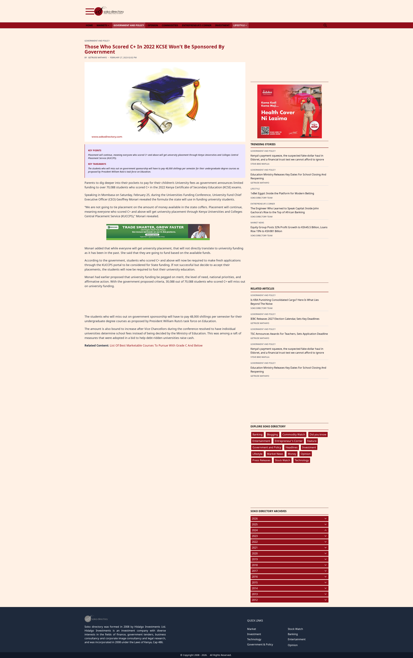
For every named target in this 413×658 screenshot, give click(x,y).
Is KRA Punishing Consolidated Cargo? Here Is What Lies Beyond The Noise (285, 302)
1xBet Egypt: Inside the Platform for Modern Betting (282, 193)
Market (251, 629)
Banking (257, 434)
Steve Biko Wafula (260, 164)
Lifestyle (257, 454)
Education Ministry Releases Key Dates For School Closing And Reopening (288, 176)
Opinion (306, 454)
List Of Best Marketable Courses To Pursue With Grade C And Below (156, 345)
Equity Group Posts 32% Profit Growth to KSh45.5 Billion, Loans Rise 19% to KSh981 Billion (289, 229)
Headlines (292, 447)
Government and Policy (266, 447)
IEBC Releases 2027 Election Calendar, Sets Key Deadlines (285, 319)
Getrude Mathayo (97, 57)
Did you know (318, 434)
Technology (302, 460)
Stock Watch (282, 460)
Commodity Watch (293, 434)
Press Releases (261, 460)
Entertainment (261, 441)
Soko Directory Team (261, 197)
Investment (309, 447)
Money (292, 454)
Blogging (272, 434)
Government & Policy (260, 644)
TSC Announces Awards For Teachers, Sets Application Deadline (289, 334)
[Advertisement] (269, 11)
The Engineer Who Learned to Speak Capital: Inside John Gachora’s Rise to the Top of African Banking (285, 210)
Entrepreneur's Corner (289, 441)
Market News (275, 454)
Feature (312, 441)
